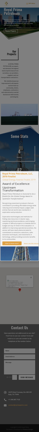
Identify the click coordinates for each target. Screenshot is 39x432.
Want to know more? (12, 243)
